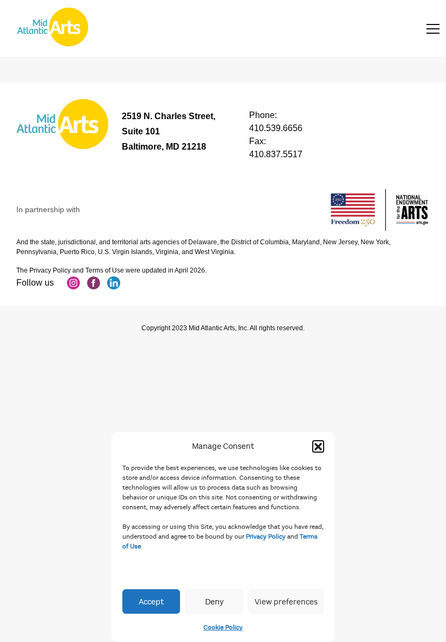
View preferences (286, 602)
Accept (151, 602)
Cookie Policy (223, 627)
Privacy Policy (266, 536)
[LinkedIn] (113, 282)
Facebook (93, 282)
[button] (318, 446)
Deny (214, 602)
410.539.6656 (275, 128)
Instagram (73, 282)
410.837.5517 (275, 154)
